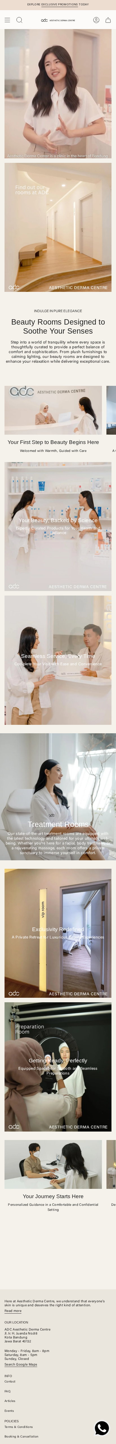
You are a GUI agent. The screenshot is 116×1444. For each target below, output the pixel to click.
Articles (10, 1401)
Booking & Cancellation (22, 1436)
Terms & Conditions (19, 1427)
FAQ (7, 1391)
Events (9, 1411)
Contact (10, 1381)
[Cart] (108, 20)
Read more (13, 1311)
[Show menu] (7, 20)
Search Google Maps (21, 1364)
